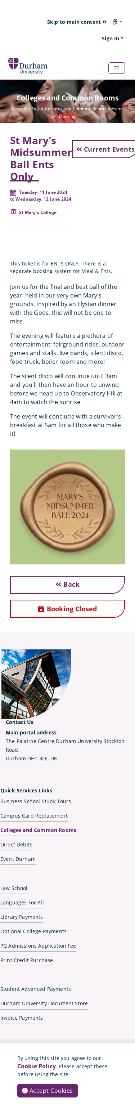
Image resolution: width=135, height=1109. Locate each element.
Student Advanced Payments (35, 988)
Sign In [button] (110, 38)
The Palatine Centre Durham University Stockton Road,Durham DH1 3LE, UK (65, 745)
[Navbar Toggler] (116, 68)
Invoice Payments (21, 1017)
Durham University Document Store (44, 1003)
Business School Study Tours (35, 801)
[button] (117, 21)
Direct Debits (16, 844)
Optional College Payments (33, 931)
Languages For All (22, 902)
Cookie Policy (36, 1066)
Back (71, 584)
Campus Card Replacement (34, 815)
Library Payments (21, 916)
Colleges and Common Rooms (38, 830)
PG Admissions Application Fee (38, 945)
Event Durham (18, 858)
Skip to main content (74, 21)
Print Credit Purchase (26, 960)
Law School (14, 888)
